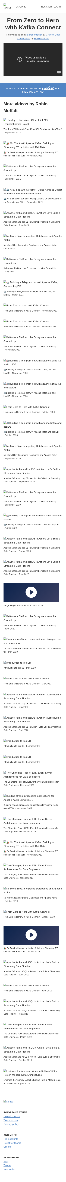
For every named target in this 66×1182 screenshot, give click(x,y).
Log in (57, 7)
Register (46, 7)
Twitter (7, 1165)
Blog (6, 1161)
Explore (21, 7)
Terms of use (11, 1120)
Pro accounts (11, 1138)
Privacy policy (11, 1124)
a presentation (34, 34)
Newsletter (9, 1169)
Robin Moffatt (41, 38)
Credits (7, 1146)
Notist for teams (12, 1142)
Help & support (12, 1116)
